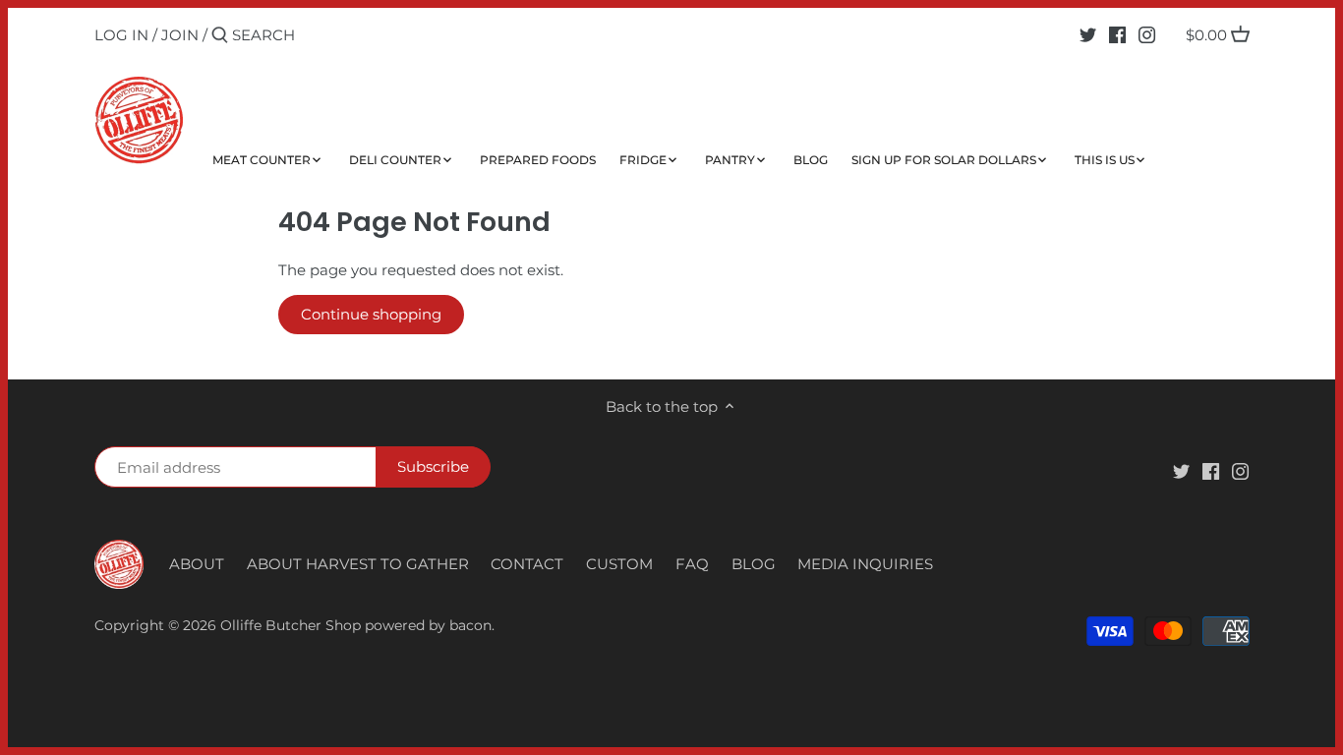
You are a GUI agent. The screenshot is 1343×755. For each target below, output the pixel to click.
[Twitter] (1088, 34)
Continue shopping (371, 314)
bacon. (472, 625)
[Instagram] (1147, 34)
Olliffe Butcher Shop (290, 625)
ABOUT (196, 563)
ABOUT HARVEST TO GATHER (358, 563)
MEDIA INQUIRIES (865, 563)
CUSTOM (619, 563)
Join (180, 35)
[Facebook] (1117, 34)
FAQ (692, 563)
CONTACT (527, 563)
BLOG (753, 563)
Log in (121, 35)
